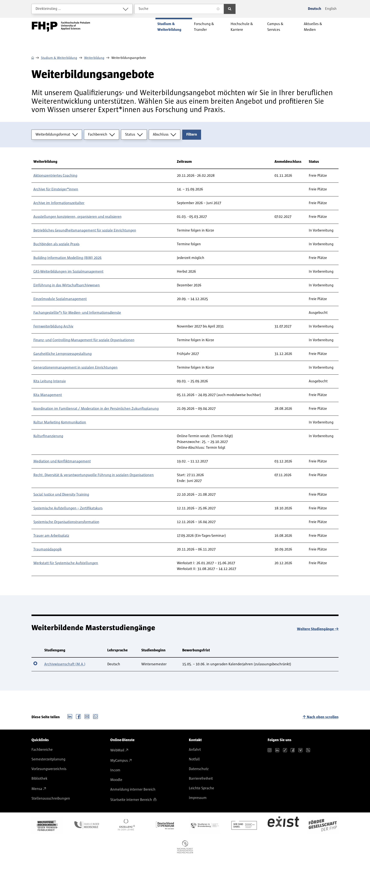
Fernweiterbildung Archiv (53, 326)
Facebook (78, 716)
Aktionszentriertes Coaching (55, 176)
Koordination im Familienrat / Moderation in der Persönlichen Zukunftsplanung (96, 409)
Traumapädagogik (47, 549)
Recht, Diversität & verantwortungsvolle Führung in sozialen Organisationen (93, 475)
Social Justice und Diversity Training (61, 495)
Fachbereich (97, 134)
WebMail (117, 750)
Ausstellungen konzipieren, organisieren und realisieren (77, 217)
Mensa (36, 789)
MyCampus (119, 761)
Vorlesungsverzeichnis (48, 769)
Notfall (194, 759)
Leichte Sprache (201, 788)
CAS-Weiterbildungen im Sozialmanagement (68, 272)
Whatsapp (95, 716)
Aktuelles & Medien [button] (313, 27)
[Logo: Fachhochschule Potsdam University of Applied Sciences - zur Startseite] (60, 27)
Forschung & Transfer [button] (204, 27)
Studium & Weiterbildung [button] (169, 27)
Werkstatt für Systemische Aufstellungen (65, 563)
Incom (115, 770)
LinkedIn (69, 716)
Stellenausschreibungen (50, 798)
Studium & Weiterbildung (59, 58)
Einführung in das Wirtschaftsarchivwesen (66, 285)
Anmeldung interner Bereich (132, 789)
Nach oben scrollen (323, 717)
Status (130, 134)
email (87, 716)
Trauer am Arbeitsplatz (51, 536)
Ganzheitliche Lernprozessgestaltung (62, 354)
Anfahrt (195, 750)
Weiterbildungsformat (53, 134)
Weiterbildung (94, 58)
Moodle (116, 780)
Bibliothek (39, 779)
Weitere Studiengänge (315, 629)
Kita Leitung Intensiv (49, 381)
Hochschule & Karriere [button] (242, 27)
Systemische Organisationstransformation (66, 522)
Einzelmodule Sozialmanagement (60, 299)
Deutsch (314, 9)
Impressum (198, 798)
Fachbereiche (42, 750)
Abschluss (161, 134)
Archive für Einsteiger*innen (55, 189)
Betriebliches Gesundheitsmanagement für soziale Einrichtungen (84, 230)
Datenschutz (199, 769)
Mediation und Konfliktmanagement (62, 461)
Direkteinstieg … (48, 9)
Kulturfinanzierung (48, 436)
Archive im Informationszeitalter (58, 203)
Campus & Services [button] (275, 27)
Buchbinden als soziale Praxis (56, 244)
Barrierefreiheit (201, 779)
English (331, 9)
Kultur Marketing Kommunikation (59, 422)
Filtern (191, 134)
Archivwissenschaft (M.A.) (64, 664)
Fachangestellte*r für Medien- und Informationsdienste (77, 313)
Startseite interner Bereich (131, 800)
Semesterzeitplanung (48, 759)
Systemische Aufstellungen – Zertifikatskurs (68, 508)
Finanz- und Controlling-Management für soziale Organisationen (83, 340)
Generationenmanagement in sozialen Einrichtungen (75, 367)
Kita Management (47, 395)
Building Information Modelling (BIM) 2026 (67, 258)
